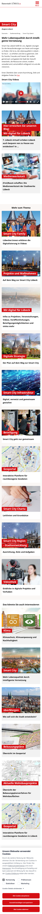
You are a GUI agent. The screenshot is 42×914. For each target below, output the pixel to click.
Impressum (6, 868)
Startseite (5, 33)
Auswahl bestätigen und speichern (21, 902)
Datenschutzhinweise (16, 866)
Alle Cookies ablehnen (21, 909)
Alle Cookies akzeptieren (21, 896)
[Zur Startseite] (11, 3)
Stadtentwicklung (15, 33)
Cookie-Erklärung (12, 873)
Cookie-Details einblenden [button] (12, 888)
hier (18, 75)
